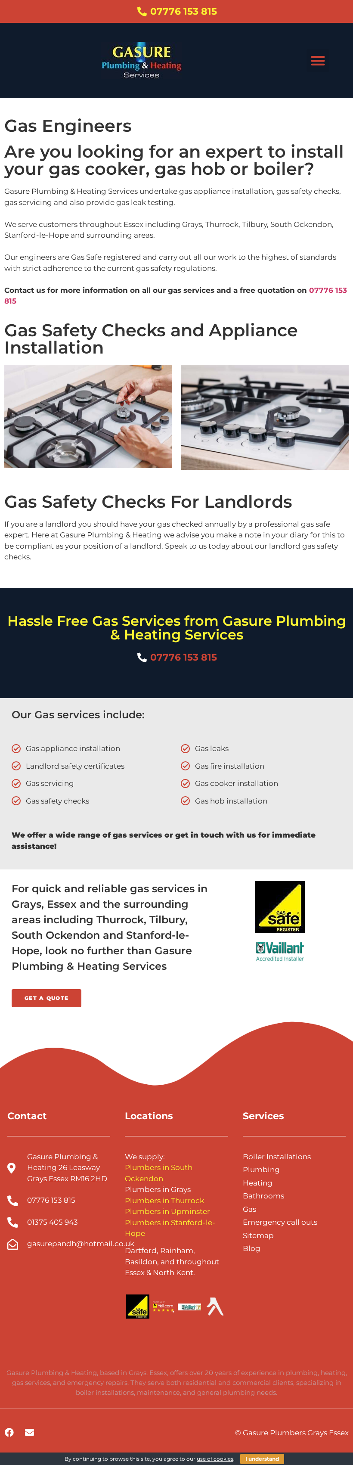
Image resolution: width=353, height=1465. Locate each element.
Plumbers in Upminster (167, 1211)
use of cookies (215, 1459)
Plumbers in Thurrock (164, 1200)
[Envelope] (29, 1432)
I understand (262, 1459)
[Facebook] (9, 1432)
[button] (318, 60)
